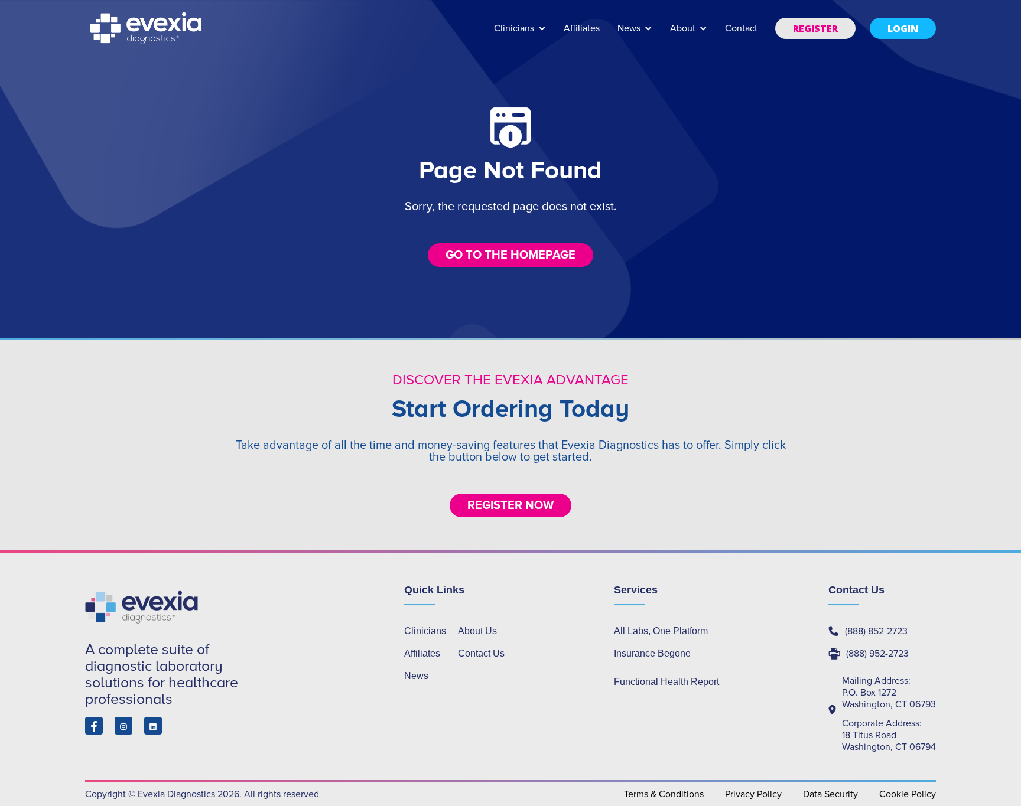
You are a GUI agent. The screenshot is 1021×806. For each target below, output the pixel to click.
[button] (520, 33)
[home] (147, 28)
